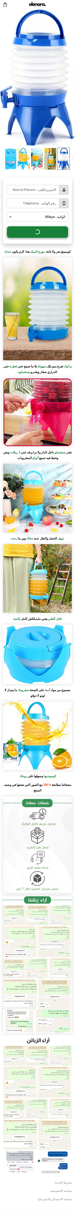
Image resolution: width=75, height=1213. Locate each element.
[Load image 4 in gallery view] (24, 159)
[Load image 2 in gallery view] (50, 159)
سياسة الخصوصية (61, 1190)
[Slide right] (2, 158)
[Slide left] (72, 158)
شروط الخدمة (63, 1182)
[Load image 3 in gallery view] (37, 159)
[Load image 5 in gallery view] (10, 159)
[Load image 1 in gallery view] (64, 159)
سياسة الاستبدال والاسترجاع (55, 1199)
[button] (5, 4)
